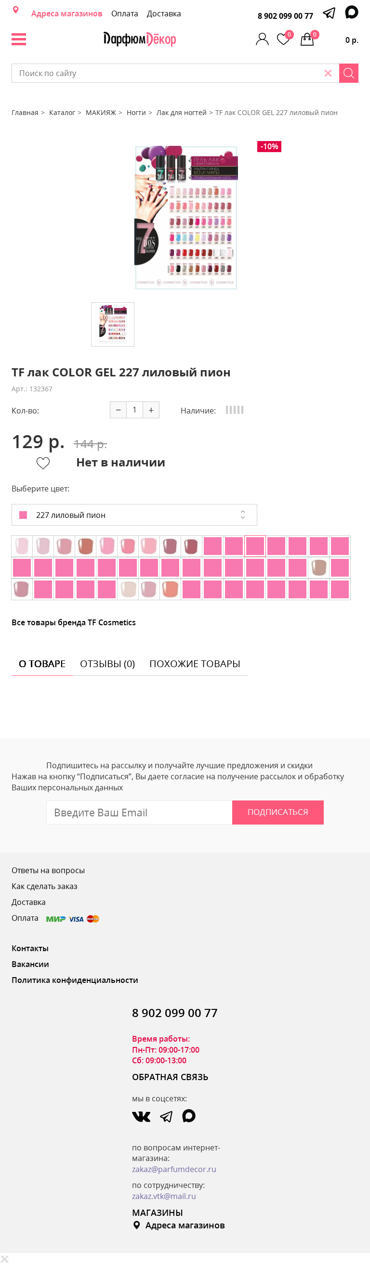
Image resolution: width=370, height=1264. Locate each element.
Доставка (164, 13)
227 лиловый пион (70, 515)
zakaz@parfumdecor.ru (174, 1169)
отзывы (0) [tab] (107, 663)
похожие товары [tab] (194, 663)
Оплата (124, 13)
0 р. (335, 37)
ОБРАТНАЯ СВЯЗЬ (170, 1077)
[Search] (348, 73)
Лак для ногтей (182, 112)
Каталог (62, 112)
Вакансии (30, 964)
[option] (185, 218)
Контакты (30, 948)
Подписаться (278, 811)
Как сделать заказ (45, 886)
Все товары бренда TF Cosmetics (74, 622)
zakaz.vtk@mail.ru (164, 1196)
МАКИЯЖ (101, 112)
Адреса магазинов (67, 13)
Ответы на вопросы (48, 870)
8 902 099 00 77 (285, 16)
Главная (25, 112)
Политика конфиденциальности (75, 980)
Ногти (136, 112)
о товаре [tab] (42, 663)
